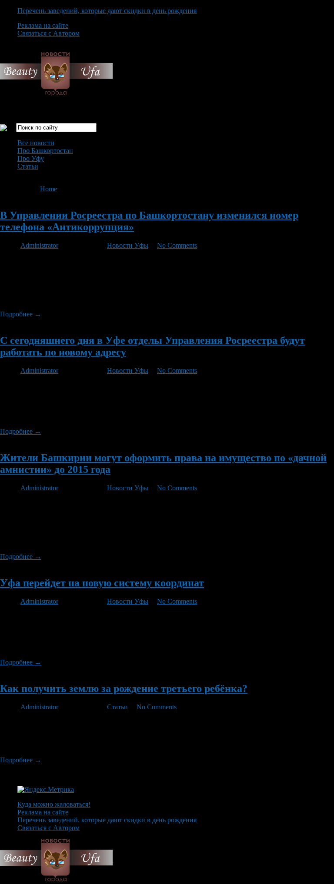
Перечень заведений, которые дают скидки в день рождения (107, 10)
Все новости (35, 142)
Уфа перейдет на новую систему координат (102, 582)
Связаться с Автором (48, 33)
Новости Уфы (127, 245)
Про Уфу (30, 158)
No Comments (177, 245)
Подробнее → (20, 314)
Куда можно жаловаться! (53, 804)
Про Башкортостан (45, 150)
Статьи (27, 166)
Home (48, 189)
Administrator (39, 245)
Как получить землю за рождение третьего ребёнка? (123, 688)
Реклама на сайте (42, 25)
